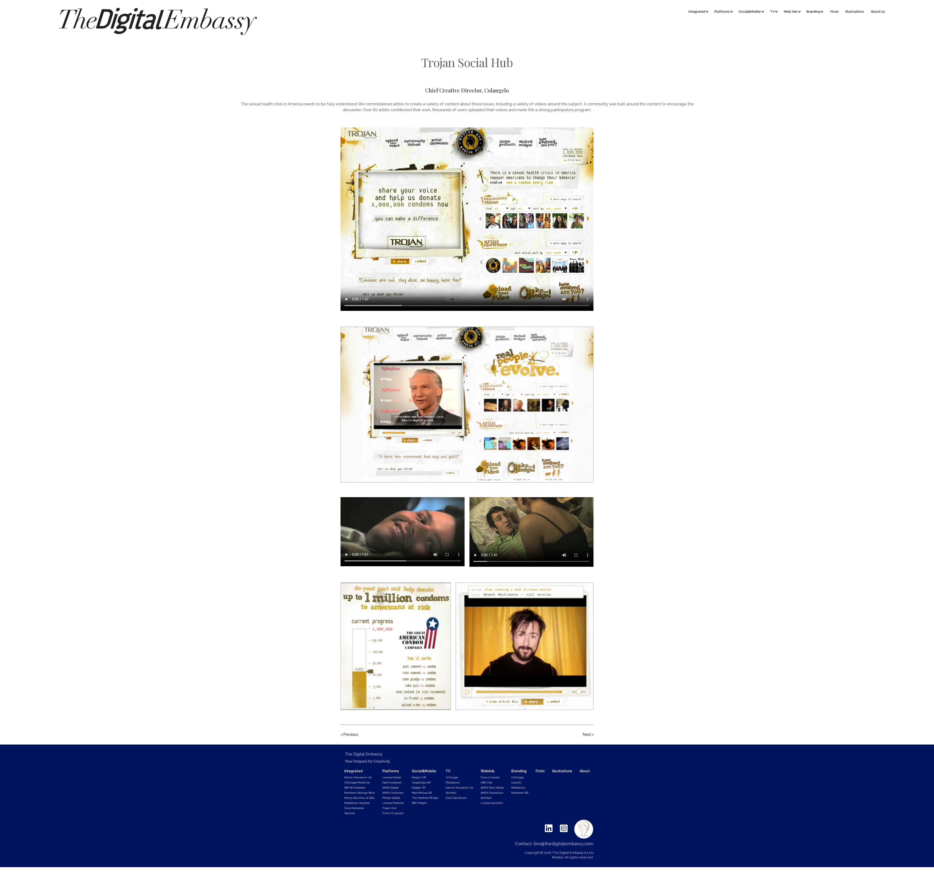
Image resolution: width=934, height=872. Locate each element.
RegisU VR (419, 777)
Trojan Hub (389, 808)
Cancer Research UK (358, 777)
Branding (519, 771)
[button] (696, 12)
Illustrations (854, 11)
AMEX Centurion (393, 792)
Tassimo (349, 813)
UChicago (452, 777)
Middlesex (453, 782)
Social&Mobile (424, 771)
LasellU (516, 782)
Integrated (353, 771)
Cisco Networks (354, 808)
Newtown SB (519, 792)
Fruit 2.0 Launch (393, 813)
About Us (878, 11)
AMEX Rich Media (492, 787)
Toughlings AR (421, 782)
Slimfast (451, 792)
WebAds (487, 771)
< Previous (349, 734)
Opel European (392, 782)
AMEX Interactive (492, 792)
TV (448, 771)
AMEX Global (390, 787)
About (585, 771)
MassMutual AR (422, 792)
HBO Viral (486, 782)
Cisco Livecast (490, 777)
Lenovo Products (393, 803)
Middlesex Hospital (356, 803)
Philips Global (391, 798)
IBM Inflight (419, 803)
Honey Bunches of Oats (359, 798)
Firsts (834, 11)
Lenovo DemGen (492, 803)
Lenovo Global (391, 777)
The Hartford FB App (425, 798)
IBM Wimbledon (354, 787)
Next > (588, 734)
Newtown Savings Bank (359, 792)
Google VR (418, 787)
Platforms (390, 771)
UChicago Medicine (357, 782)
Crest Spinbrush (456, 798)
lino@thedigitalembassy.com (563, 843)
